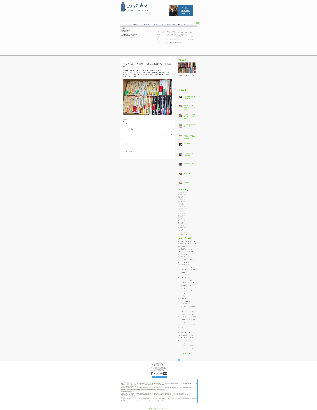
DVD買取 (180, 243)
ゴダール (189, 285)
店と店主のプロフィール (126, 31)
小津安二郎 (126, 121)
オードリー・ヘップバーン (185, 275)
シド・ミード (181, 293)
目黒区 (123, 384)
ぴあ (192, 251)
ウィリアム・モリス (183, 269)
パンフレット (181, 337)
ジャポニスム (186, 301)
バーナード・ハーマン (184, 330)
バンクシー (181, 327)
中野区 (187, 383)
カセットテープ (182, 280)
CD (191, 241)
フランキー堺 (189, 348)
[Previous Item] (181, 67)
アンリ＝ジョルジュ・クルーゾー (187, 259)
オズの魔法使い (182, 272)
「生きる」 (190, 249)
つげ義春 (187, 251)
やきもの (185, 254)
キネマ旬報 (181, 283)
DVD (194, 241)
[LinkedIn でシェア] (132, 129)
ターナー (188, 314)
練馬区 (190, 383)
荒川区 (130, 383)
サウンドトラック (187, 288)
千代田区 (181, 383)
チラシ (180, 317)
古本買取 (125, 123)
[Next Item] (193, 67)
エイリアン (192, 269)
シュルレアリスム (182, 296)
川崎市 (143, 384)
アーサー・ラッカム (183, 262)
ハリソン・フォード (183, 322)
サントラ (180, 290)
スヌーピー (181, 311)
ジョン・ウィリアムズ (184, 303)
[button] (197, 22)
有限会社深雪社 (161, 370)
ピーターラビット (182, 343)
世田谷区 (170, 383)
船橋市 (163, 384)
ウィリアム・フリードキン (185, 267)
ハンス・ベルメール (183, 324)
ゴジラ (192, 283)
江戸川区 (138, 383)
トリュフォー (181, 319)
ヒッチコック (189, 337)
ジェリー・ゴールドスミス (185, 298)
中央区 (176, 383)
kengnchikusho (181, 246)
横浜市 (146, 384)
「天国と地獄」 (182, 249)
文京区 (194, 383)
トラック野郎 (192, 317)
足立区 (127, 383)
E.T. (185, 243)
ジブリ (180, 301)
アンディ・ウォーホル (184, 256)
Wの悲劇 (194, 243)
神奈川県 (139, 384)
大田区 (141, 383)
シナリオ (188, 293)
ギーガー (187, 283)
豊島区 (184, 383)
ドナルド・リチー (190, 319)
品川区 (153, 383)
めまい (180, 254)
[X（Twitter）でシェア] (128, 129)
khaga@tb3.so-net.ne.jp (159, 369)
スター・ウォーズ (182, 306)
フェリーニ (191, 345)
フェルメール (181, 348)
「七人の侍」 (189, 246)
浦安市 (152, 384)
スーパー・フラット (190, 311)
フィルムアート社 (182, 345)
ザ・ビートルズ (188, 290)
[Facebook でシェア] (124, 129)
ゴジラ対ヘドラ (182, 285)
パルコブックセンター (184, 332)
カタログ (189, 280)
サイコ (180, 288)
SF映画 (189, 243)
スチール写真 (191, 306)
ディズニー (185, 317)
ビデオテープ (181, 340)
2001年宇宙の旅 (185, 241)
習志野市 (160, 384)
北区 (147, 383)
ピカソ (188, 340)
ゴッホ (194, 285)
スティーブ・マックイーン (185, 309)
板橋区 (134, 383)
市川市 (155, 384)
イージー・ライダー (183, 264)
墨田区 (166, 383)
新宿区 (159, 383)
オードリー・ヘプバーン (184, 277)
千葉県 (149, 384)
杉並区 (163, 383)
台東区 (173, 383)
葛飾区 (144, 383)
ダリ (193, 314)
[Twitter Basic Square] (179, 360)
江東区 (150, 383)
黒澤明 (125, 119)
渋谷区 (156, 383)
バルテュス (192, 324)
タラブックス (181, 314)
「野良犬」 (181, 251)
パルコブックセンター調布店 (185, 335)
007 (179, 241)
